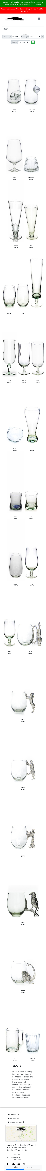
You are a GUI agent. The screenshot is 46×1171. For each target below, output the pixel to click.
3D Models (14, 1118)
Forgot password (16, 1122)
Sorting (14, 42)
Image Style (7, 37)
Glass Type (25, 37)
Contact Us (14, 1114)
